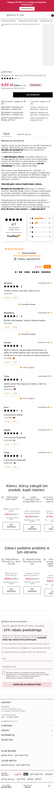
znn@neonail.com (9, 721)
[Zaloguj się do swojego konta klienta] (46, 15)
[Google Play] (21, 755)
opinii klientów (13, 228)
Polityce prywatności (25, 678)
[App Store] (7, 755)
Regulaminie (11, 678)
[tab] (6, 134)
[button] (51, 15)
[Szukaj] (40, 15)
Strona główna (8, 21)
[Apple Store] (7, 765)
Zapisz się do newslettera (27, 684)
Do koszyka (32, 95)
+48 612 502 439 (8, 715)
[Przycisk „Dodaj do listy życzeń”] (19, 497)
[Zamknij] (52, 5)
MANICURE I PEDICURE (28, 21)
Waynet (28, 787)
